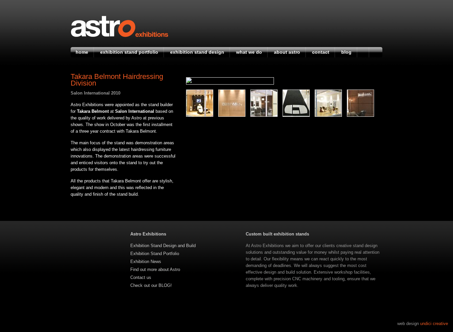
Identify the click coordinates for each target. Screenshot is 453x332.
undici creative (434, 323)
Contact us (140, 277)
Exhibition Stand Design (197, 52)
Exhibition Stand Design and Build (163, 245)
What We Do (249, 52)
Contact (320, 52)
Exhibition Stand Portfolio (129, 52)
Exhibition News (145, 261)
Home (82, 52)
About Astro (287, 52)
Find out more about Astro (155, 269)
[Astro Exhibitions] (119, 35)
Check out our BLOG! (151, 285)
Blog (346, 52)
